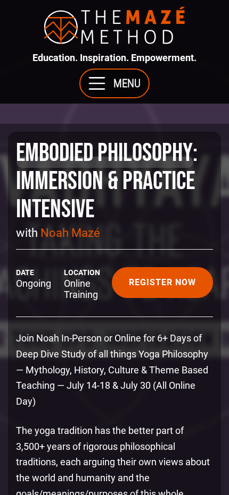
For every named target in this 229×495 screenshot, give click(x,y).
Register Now (162, 282)
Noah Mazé (70, 233)
